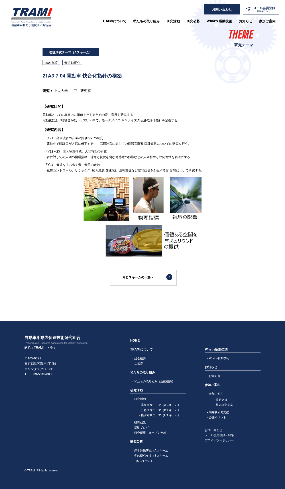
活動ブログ (141, 427)
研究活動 (140, 399)
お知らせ (245, 20)
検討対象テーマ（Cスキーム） (161, 415)
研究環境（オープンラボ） (151, 432)
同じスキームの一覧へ (138, 277)
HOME (135, 340)
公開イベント (217, 417)
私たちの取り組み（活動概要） (154, 381)
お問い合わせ (213, 430)
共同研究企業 (224, 405)
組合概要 (140, 358)
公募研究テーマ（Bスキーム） (161, 410)
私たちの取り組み (146, 20)
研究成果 (140, 422)
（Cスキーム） (144, 460)
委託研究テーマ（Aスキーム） (161, 405)
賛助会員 (221, 399)
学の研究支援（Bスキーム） (152, 455)
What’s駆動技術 (219, 358)
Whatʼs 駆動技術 (219, 20)
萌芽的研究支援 (219, 412)
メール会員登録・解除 (219, 435)
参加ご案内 (216, 393)
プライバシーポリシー (219, 440)
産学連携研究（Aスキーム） (152, 450)
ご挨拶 (138, 363)
